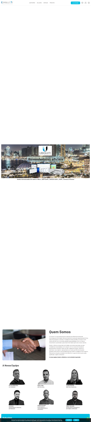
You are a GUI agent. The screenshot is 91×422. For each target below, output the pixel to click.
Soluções (39, 2)
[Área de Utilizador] (85, 3)
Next (88, 163)
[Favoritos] (82, 3)
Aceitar (69, 420)
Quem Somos (32, 2)
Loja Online (75, 2)
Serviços (46, 2)
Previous (2, 163)
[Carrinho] (89, 3)
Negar (76, 420)
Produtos (52, 2)
